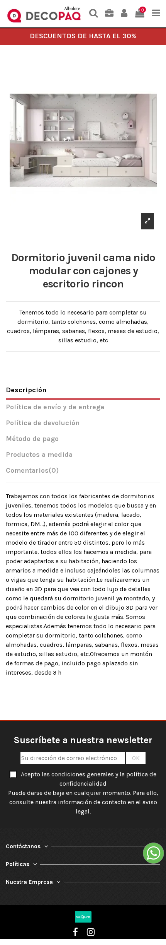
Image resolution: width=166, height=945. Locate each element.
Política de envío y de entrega (55, 407)
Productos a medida (39, 455)
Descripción (26, 390)
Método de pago (32, 439)
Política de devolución (43, 423)
